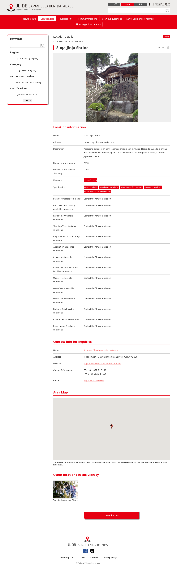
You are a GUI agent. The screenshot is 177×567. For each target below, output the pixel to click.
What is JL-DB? (67, 557)
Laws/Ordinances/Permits (140, 18)
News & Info (29, 18)
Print (166, 36)
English (127, 4)
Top (54, 41)
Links (82, 557)
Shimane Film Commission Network (101, 350)
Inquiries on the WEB (94, 380)
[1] (167, 10)
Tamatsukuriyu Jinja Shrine (65, 500)
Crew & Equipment (112, 18)
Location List (47, 18)
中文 (140, 4)
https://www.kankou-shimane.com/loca (102, 363)
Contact (94, 557)
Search (28, 100)
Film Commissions (87, 18)
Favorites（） (66, 18)
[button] (112, 426)
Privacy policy (110, 557)
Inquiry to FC (113, 515)
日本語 (114, 4)
